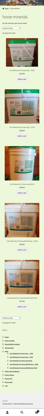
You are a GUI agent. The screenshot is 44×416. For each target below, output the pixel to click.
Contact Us (8, 379)
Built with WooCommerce (23, 404)
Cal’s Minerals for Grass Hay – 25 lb (21, 357)
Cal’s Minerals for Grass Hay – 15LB (21, 353)
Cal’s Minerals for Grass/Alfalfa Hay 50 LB (23, 368)
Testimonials (9, 348)
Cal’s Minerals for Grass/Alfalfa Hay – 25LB (24, 364)
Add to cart (22, 79)
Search (22, 412)
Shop (6, 351)
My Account (8, 382)
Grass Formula (10, 341)
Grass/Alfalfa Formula (12, 344)
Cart (6, 386)
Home (7, 8)
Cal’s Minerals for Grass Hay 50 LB (21, 361)
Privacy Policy (9, 375)
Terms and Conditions (12, 371)
